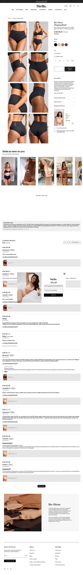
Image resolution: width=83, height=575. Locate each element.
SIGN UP (53, 295)
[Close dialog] (64, 274)
